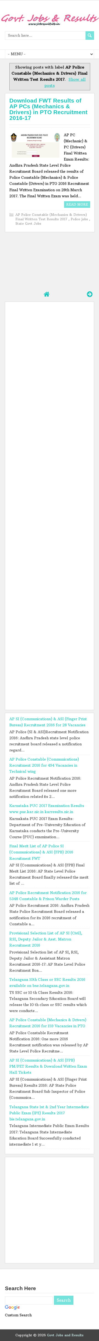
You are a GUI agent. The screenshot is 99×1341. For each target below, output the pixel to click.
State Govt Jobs (28, 223)
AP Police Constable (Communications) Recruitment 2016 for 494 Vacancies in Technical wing (44, 765)
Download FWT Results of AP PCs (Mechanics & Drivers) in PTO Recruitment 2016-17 (48, 109)
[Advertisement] (49, 261)
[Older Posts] (90, 294)
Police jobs (80, 219)
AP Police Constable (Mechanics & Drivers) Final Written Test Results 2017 (51, 217)
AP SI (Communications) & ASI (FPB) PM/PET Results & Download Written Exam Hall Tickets (48, 1066)
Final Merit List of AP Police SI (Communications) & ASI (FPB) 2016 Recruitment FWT (41, 852)
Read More (77, 204)
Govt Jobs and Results (65, 1335)
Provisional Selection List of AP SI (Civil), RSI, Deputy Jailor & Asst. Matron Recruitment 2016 (45, 939)
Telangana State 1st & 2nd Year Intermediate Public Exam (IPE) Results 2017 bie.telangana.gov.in (49, 1113)
